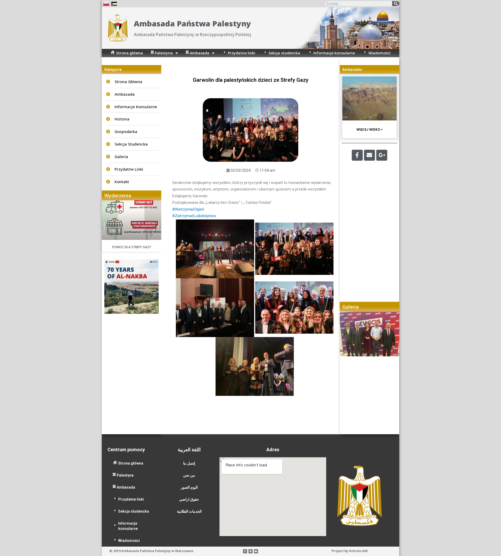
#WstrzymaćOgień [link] (188, 209)
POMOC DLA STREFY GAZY (131, 247)
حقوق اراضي (189, 499)
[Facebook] (357, 155)
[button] (348, 372)
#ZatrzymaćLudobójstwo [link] (194, 215)
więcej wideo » (369, 129)
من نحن (189, 475)
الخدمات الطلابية (189, 511)
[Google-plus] (381, 155)
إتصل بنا (189, 463)
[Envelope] (369, 155)
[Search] (395, 3)
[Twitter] (250, 551)
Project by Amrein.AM (350, 550)
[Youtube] (256, 551)
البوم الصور (189, 487)
